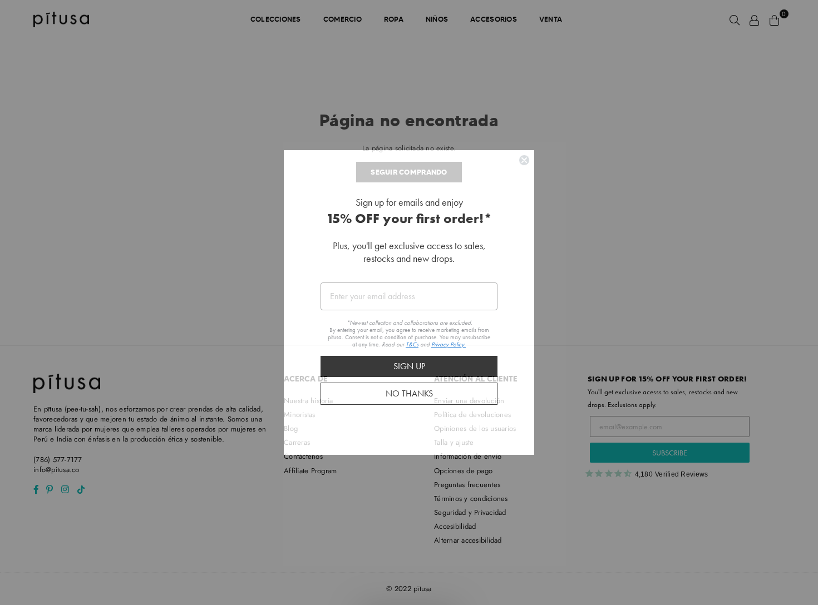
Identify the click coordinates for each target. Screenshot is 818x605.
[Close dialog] (524, 190)
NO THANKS (409, 424)
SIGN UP (409, 397)
